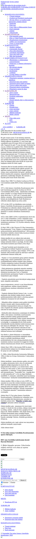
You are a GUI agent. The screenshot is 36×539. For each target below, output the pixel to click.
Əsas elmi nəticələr (11, 493)
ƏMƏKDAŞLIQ (6, 475)
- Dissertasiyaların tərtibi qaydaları (19, 83)
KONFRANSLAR (7, 478)
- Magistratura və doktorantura (18, 60)
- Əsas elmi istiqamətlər (16, 51)
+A (2, 129)
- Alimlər (11, 31)
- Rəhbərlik (12, 23)
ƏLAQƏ (8, 123)
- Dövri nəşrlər (13, 92)
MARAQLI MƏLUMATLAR (10, 471)
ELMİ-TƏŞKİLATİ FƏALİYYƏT (16, 58)
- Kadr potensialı (14, 29)
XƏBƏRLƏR (9, 103)
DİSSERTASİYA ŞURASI (13, 76)
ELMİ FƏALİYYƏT (11, 45)
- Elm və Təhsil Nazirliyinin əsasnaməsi (21, 38)
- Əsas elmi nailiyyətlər (16, 54)
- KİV (11, 120)
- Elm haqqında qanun (16, 36)
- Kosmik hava (13, 107)
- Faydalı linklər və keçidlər (17, 74)
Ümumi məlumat (10, 526)
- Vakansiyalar (13, 32)
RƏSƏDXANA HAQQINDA (14, 14)
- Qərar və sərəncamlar (16, 43)
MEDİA (7, 116)
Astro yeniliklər (10, 511)
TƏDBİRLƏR (5, 476)
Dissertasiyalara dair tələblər (13, 519)
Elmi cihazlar (9, 490)
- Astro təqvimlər (14, 109)
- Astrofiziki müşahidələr (16, 52)
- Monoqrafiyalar (14, 94)
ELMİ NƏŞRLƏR (11, 91)
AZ (2, 3)
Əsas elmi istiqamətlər (12, 491)
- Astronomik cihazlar (15, 49)
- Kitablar (12, 98)
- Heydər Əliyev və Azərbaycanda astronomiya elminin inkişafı (19, 21)
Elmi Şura (8, 528)
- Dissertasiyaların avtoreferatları (19, 87)
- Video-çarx (13, 122)
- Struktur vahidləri (15, 47)
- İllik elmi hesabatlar (15, 56)
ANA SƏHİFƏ (8, 127)
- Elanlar (11, 105)
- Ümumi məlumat (14, 16)
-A (4, 129)
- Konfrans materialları (16, 96)
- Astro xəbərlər (14, 111)
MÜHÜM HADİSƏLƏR (21, 132)
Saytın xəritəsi (14, 2)
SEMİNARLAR (6, 473)
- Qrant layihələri (14, 69)
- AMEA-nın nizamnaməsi (17, 42)
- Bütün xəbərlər (14, 114)
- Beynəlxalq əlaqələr (15, 67)
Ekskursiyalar (5, 2)
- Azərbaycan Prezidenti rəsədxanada (20, 18)
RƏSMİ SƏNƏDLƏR (12, 34)
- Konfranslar (13, 71)
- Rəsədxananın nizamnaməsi (18, 40)
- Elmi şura (12, 25)
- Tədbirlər (12, 72)
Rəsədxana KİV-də (11, 502)
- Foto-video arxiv (14, 118)
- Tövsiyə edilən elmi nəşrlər (18, 85)
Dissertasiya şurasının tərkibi (14, 517)
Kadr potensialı (9, 530)
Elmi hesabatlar (9, 495)
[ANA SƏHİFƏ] (1, 11)
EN (4, 3)
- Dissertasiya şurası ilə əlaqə (18, 89)
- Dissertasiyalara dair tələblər (18, 82)
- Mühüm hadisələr (15, 113)
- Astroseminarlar (14, 62)
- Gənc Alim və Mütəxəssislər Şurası (20, 27)
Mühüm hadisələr (10, 509)
